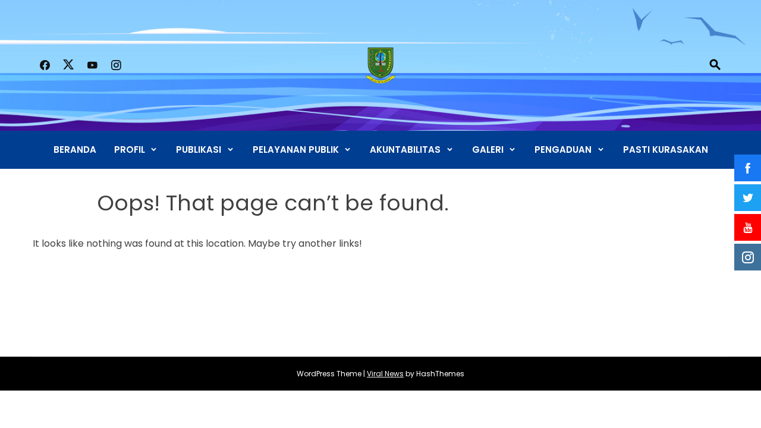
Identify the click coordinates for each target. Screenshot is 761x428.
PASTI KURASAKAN (665, 149)
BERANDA (75, 149)
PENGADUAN (563, 149)
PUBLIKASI (198, 149)
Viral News (385, 374)
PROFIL (129, 149)
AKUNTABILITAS (405, 149)
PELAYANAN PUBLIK (296, 149)
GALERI (488, 149)
